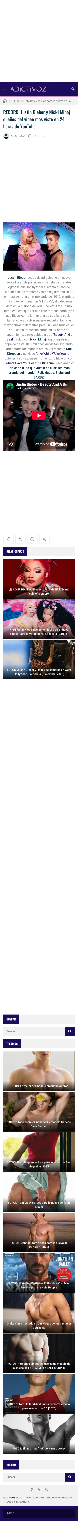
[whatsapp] (32, 539)
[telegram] (44, 539)
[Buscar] (73, 89)
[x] (20, 539)
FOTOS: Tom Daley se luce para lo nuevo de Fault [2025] (44, 99)
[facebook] (8, 539)
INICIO (10, 1513)
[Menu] (5, 89)
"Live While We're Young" (53, 354)
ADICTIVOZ (18, 135)
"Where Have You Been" (20, 363)
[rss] (46, 1489)
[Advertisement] (39, 42)
